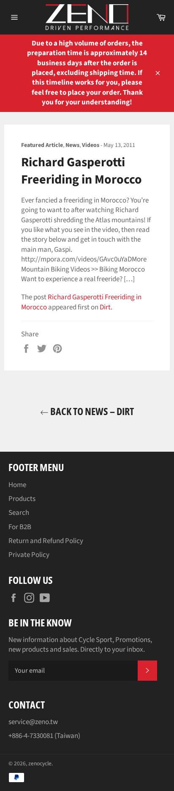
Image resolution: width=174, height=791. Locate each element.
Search (18, 513)
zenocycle (40, 763)
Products (21, 499)
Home (17, 485)
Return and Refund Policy (45, 541)
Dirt (105, 307)
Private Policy (28, 555)
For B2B (19, 527)
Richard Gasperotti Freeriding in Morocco (81, 302)
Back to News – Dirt (91, 411)
